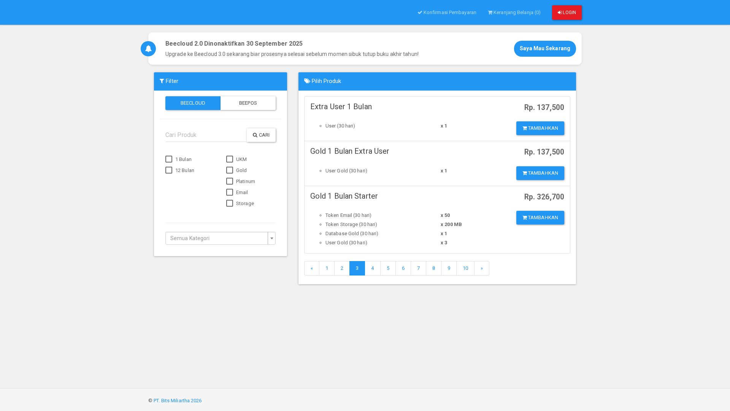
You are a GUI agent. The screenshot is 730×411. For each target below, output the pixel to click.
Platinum (245, 181)
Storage (244, 203)
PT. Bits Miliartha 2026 (178, 400)
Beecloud (193, 103)
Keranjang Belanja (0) (516, 12)
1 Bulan (183, 159)
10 (465, 268)
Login (569, 12)
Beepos (248, 103)
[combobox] (220, 238)
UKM (241, 159)
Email (241, 192)
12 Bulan (184, 170)
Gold (241, 170)
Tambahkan (542, 128)
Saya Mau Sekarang (545, 48)
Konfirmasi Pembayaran (449, 12)
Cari (264, 135)
